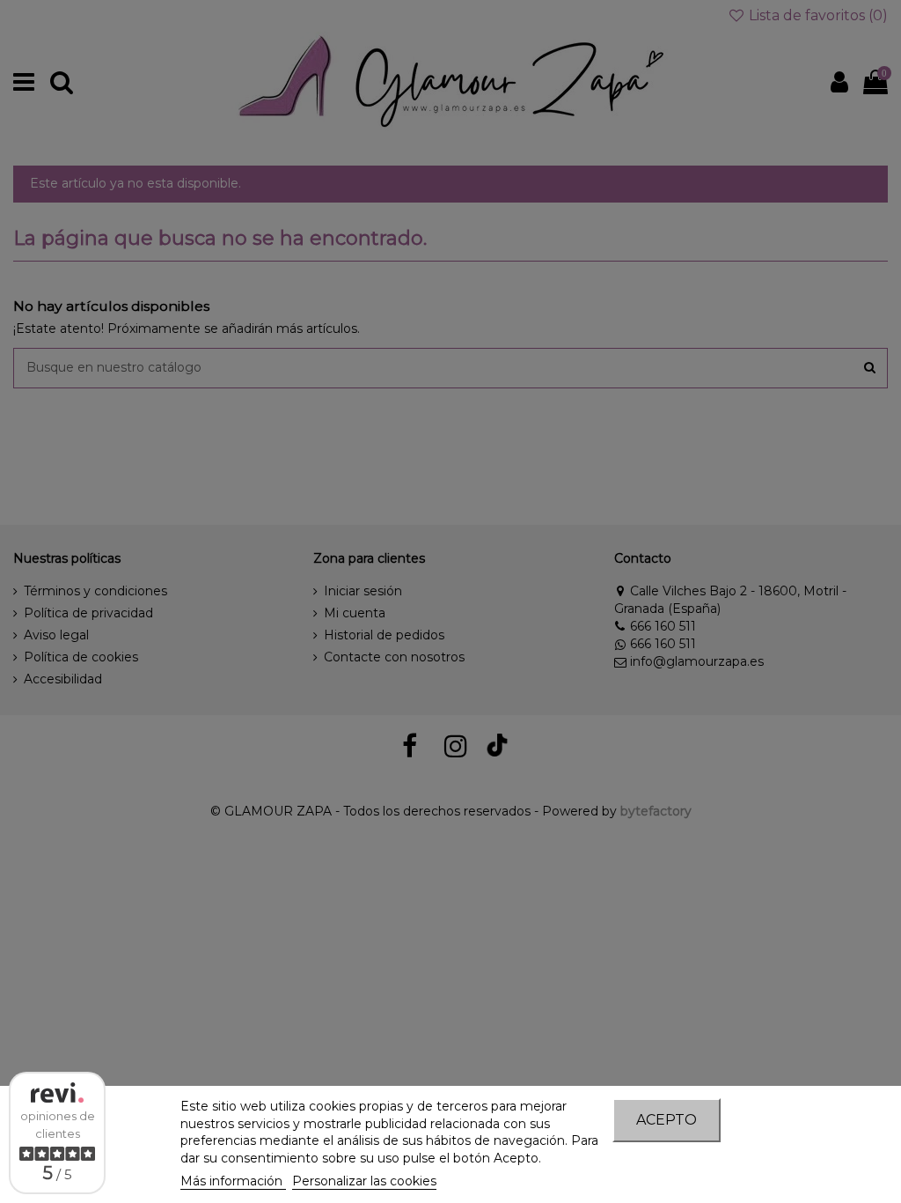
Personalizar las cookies (364, 1181)
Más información (233, 1181)
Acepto (666, 1119)
